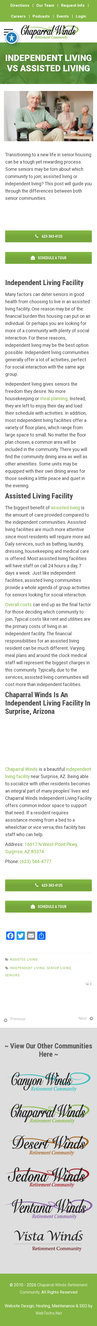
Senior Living (59, 968)
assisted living (65, 507)
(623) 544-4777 (35, 861)
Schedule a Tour (51, 258)
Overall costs (18, 604)
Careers (18, 16)
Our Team (45, 5)
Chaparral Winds (21, 769)
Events (63, 16)
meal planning (54, 398)
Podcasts (41, 16)
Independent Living (27, 968)
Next (83, 1018)
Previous (17, 1019)
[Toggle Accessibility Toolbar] (11, 37)
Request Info (73, 5)
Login (81, 16)
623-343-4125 (51, 236)
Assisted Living (24, 959)
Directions (19, 5)
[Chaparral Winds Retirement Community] (48, 32)
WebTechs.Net (48, 1313)
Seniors (12, 975)
